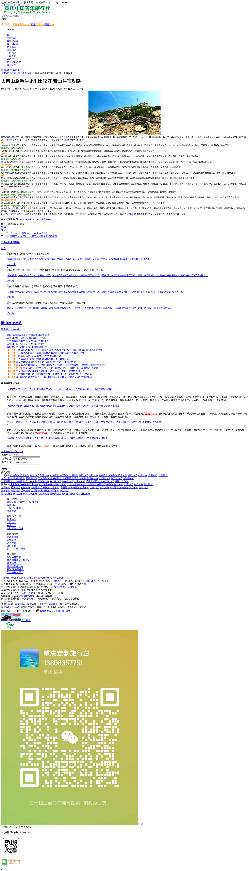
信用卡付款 (12, 537)
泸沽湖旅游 (31, 493)
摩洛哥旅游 (128, 478)
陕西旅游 (35, 490)
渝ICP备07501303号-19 (65, 587)
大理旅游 (128, 484)
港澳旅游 (54, 475)
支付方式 (54, 578)
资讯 (8, 70)
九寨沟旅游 (43, 493)
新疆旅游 (54, 490)
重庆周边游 (55, 493)
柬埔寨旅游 (92, 478)
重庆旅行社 (21, 604)
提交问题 (5, 472)
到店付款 (11, 543)
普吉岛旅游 (19, 481)
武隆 (33, 24)
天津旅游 (45, 490)
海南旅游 (109, 484)
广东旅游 (45, 487)
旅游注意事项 (14, 557)
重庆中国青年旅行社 (52, 604)
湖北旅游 (148, 484)
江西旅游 (15, 490)
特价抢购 (14, 62)
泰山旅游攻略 (24, 73)
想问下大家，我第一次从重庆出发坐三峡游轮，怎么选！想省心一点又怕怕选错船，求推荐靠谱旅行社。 (62, 389)
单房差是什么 (14, 563)
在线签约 (11, 525)
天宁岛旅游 (44, 478)
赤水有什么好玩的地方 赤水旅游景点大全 (31, 233)
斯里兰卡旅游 (122, 481)
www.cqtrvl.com (26, 596)
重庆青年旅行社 (12, 140)
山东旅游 (84, 487)
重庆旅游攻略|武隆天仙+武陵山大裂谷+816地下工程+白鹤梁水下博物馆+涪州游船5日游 (60, 365)
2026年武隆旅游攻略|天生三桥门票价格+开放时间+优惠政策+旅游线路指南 (54, 377)
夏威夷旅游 (19, 478)
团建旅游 (40, 24)
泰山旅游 (66, 140)
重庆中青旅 (151, 413)
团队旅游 (90, 581)
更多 (3, 248)
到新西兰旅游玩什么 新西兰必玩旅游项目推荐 (33, 236)
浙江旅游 (64, 490)
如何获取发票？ (15, 572)
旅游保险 (11, 511)
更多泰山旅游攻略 (10, 329)
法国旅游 (64, 475)
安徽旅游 (25, 487)
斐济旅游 (113, 475)
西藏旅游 (138, 484)
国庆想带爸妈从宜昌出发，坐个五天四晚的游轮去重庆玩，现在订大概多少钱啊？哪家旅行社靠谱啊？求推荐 (64, 405)
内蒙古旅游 (19, 493)
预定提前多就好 (15, 566)
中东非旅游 (67, 481)
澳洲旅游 (34, 475)
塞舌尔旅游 (80, 478)
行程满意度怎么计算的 (18, 560)
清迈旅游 (93, 475)
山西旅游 (94, 487)
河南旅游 (133, 487)
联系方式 (64, 578)
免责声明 (45, 578)
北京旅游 (99, 484)
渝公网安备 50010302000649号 (55, 611)
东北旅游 (15, 484)
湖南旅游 (124, 487)
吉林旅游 (143, 487)
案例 (17, 70)
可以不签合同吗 (15, 528)
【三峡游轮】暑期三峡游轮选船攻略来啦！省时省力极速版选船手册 (50, 353)
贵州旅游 (80, 484)
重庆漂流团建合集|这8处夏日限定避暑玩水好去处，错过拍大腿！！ (50, 371)
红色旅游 (26, 24)
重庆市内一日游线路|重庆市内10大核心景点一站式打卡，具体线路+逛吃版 (61, 368)
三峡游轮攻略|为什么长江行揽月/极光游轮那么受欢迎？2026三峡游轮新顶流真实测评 (59, 350)
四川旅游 (71, 484)
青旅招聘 (25, 578)
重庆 (11, 365)
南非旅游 (142, 475)
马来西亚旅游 (107, 481)
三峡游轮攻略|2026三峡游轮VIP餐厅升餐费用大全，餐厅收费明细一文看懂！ (55, 374)
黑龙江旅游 (7, 493)
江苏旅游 (5, 490)
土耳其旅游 (68, 478)
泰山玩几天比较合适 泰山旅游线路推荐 (27, 347)
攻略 (12, 70)
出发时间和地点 (15, 508)
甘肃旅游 (54, 487)
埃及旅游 (122, 475)
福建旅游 (35, 487)
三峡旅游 (17, 24)
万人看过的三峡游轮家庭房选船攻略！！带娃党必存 (42, 359)
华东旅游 (24, 484)
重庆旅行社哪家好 (10, 607)
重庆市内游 (15, 368)
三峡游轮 (46, 446)
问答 (3, 70)
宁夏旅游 (65, 487)
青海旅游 (75, 487)
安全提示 (26, 620)
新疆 (47, 24)
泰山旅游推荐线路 (10, 242)
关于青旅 (5, 578)
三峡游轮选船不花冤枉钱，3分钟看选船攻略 (38, 356)
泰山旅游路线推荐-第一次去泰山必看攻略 (28, 334)
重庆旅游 (15, 487)
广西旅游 (61, 484)
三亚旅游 (52, 484)
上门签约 (11, 522)
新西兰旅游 (116, 478)
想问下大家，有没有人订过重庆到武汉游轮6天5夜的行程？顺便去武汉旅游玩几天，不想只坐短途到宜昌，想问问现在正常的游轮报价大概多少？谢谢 (85, 422)
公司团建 (12, 44)
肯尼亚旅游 (7, 481)
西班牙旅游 (43, 481)
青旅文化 (16, 578)
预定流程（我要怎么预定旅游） (23, 502)
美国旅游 (152, 475)
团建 (11, 362)
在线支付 (11, 540)
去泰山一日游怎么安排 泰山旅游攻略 (25, 344)
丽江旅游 (118, 484)
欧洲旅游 (15, 475)
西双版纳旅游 (69, 493)
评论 (3, 230)
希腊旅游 (163, 475)
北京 (52, 24)
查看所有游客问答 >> (12, 451)
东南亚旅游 (55, 481)
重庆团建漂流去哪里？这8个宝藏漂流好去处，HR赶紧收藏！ (47, 362)
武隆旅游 (90, 484)
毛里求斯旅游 (93, 481)
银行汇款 (11, 546)
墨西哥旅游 (31, 478)
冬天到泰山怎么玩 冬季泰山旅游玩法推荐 (28, 341)
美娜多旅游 (56, 478)
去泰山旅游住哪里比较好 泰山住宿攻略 (27, 338)
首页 (9, 34)
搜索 (4, 19)
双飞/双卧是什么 (15, 569)
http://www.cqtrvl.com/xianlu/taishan (34, 219)
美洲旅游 (44, 475)
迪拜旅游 (132, 475)
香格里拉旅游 (83, 493)
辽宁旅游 (25, 490)
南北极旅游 (79, 481)
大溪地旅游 (104, 478)
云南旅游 (43, 484)
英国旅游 (73, 475)
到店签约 (11, 519)
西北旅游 (33, 484)
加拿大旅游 (7, 478)
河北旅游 (114, 487)
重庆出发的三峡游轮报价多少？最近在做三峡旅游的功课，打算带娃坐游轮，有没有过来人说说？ (58, 438)
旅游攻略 (11, 73)
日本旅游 (24, 475)
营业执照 (35, 578)
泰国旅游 (83, 475)
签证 (11, 65)
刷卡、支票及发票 (16, 549)
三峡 (11, 350)
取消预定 (11, 505)
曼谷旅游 (103, 475)
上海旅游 (5, 487)
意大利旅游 (31, 481)
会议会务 (12, 41)
